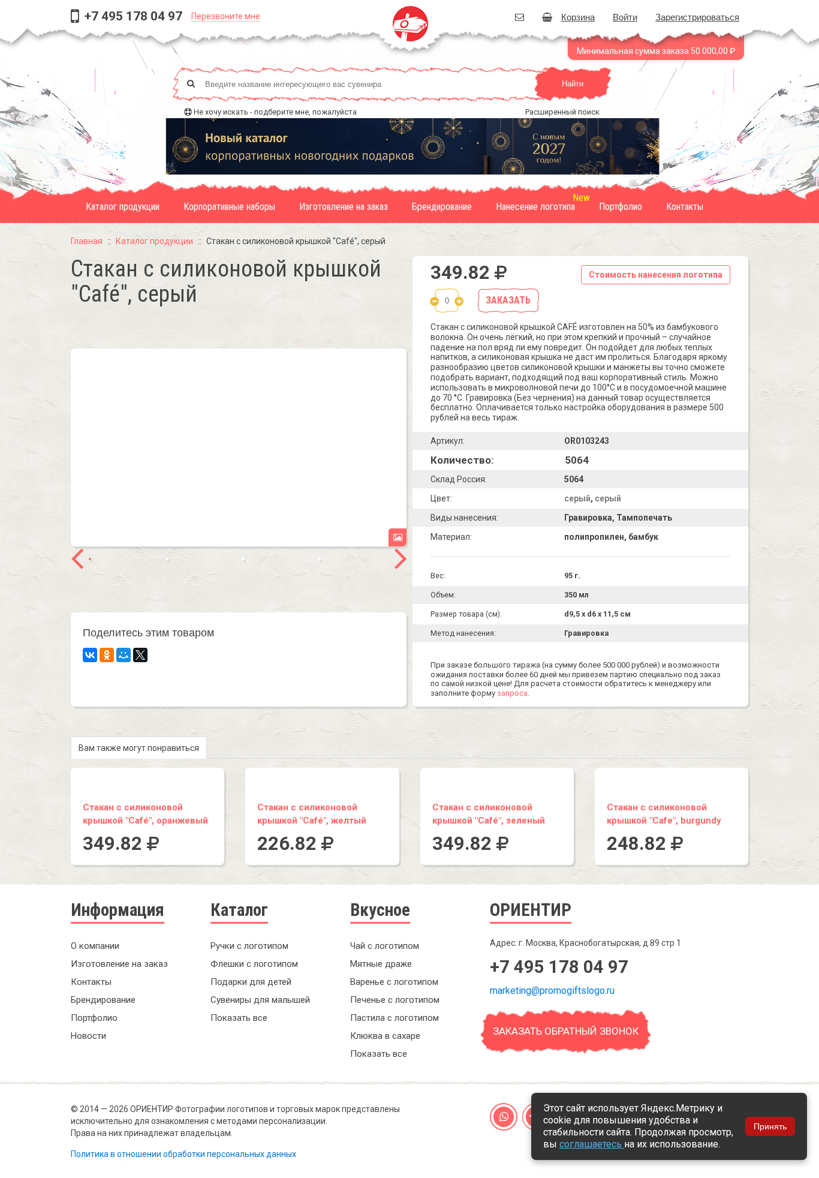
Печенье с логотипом (394, 999)
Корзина (578, 16)
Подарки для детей (250, 981)
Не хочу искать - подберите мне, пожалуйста (275, 111)
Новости (88, 1035)
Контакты (684, 206)
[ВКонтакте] (90, 655)
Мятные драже (381, 963)
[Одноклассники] (107, 655)
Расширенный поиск (562, 111)
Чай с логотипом (384, 945)
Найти (572, 83)
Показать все (238, 1017)
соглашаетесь (591, 1144)
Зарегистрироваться (697, 16)
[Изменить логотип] (398, 537)
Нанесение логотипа (535, 206)
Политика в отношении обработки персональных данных (183, 1154)
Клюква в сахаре (385, 1035)
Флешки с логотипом (254, 963)
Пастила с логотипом (394, 1017)
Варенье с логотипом (394, 981)
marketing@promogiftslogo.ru (552, 990)
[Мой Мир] (123, 655)
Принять (770, 1126)
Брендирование (442, 206)
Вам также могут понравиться (139, 748)
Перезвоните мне (225, 16)
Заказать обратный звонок (566, 1031)
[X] (140, 655)
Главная (87, 241)
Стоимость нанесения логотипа (655, 275)
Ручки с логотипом (249, 945)
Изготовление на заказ (343, 206)
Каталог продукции (122, 206)
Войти (625, 16)
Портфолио (620, 206)
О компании (95, 945)
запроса (512, 693)
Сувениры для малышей (260, 999)
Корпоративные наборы (229, 206)
